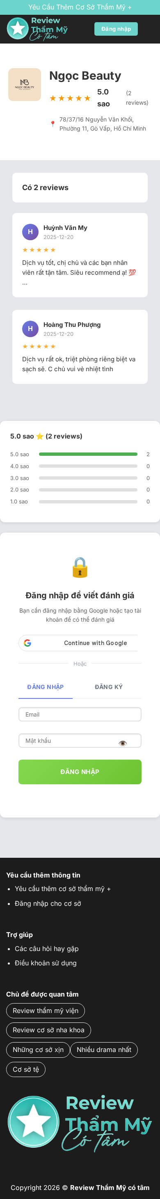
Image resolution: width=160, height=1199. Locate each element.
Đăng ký (109, 686)
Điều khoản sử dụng (46, 963)
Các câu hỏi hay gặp (47, 948)
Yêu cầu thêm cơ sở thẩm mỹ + (80, 7)
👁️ (123, 743)
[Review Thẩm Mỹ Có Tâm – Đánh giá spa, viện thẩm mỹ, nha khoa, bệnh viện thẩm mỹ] (47, 29)
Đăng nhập (45, 686)
